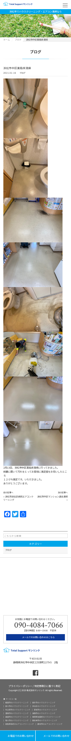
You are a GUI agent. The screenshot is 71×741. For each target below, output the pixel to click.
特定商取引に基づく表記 (47, 685)
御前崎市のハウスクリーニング (44, 720)
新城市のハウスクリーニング (45, 710)
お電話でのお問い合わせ (18, 736)
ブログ (22, 73)
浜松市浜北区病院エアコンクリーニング (18, 498)
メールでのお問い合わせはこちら (38, 637)
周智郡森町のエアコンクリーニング (19, 724)
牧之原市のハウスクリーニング (17, 710)
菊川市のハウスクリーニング (16, 720)
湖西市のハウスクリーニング (43, 713)
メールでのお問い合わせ (53, 736)
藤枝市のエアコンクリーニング (49, 724)
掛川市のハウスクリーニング (16, 706)
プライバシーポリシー (20, 685)
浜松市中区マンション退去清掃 (52, 496)
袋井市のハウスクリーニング (43, 702)
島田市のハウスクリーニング (16, 717)
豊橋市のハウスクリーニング (16, 713)
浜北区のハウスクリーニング (43, 706)
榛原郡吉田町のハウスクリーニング (46, 717)
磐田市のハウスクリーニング (16, 702)
